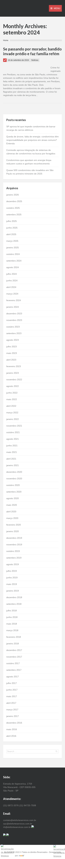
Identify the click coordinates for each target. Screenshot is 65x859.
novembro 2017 (14, 656)
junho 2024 (12, 280)
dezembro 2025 (14, 201)
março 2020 (12, 518)
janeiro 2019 (12, 590)
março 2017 (12, 709)
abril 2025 (11, 234)
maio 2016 (11, 729)
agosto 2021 (12, 439)
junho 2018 (12, 617)
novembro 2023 (14, 320)
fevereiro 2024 (13, 300)
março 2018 (12, 630)
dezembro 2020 (14, 472)
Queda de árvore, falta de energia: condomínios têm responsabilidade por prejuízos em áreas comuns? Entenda (32, 140)
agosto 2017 (12, 676)
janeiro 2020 (12, 531)
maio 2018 (11, 623)
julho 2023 (11, 346)
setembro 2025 (13, 214)
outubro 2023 (13, 326)
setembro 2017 (13, 670)
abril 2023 (11, 359)
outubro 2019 (13, 551)
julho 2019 (11, 571)
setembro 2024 (13, 260)
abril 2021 (11, 458)
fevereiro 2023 (13, 366)
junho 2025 (12, 227)
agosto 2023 (12, 340)
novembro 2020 (14, 478)
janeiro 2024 (12, 307)
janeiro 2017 (12, 716)
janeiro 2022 (12, 419)
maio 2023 (11, 353)
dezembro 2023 (14, 313)
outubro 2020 (13, 485)
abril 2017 (11, 703)
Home (5, 40)
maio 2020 (11, 505)
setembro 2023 (13, 333)
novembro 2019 (14, 544)
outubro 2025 (13, 208)
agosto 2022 (12, 386)
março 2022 (12, 412)
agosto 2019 (12, 564)
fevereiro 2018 (13, 637)
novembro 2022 (14, 379)
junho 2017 (12, 689)
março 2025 (12, 241)
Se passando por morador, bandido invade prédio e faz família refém (32, 51)
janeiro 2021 (12, 465)
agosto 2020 (12, 498)
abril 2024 (11, 287)
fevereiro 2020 (13, 524)
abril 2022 (11, 406)
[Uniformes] (32, 827)
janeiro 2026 (12, 194)
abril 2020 (11, 511)
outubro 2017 (13, 663)
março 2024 (12, 293)
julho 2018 (11, 610)
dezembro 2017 (14, 650)
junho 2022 (12, 392)
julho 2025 (11, 221)
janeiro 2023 (12, 373)
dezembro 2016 (14, 722)
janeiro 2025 (12, 247)
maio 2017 (11, 696)
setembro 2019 (13, 557)
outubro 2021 (13, 432)
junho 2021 (12, 445)
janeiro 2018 (12, 643)
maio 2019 (11, 584)
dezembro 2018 (14, 597)
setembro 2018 (13, 604)
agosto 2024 (12, 267)
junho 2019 (12, 577)
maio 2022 (11, 399)
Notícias (34, 60)
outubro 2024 (13, 254)
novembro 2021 (14, 425)
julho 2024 (11, 274)
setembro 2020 (13, 491)
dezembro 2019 (14, 538)
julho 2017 (11, 683)
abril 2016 (11, 736)
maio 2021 (11, 452)
